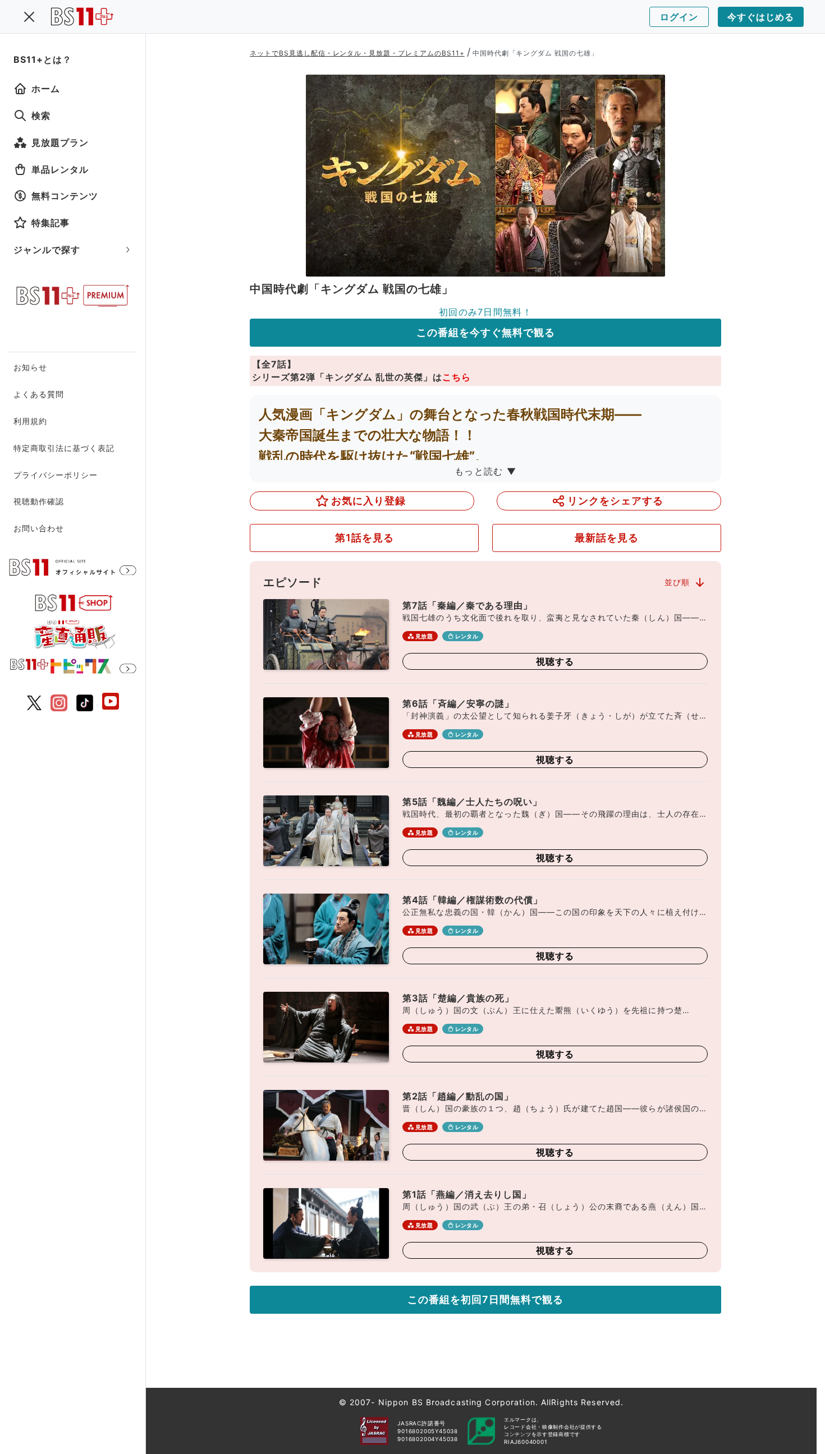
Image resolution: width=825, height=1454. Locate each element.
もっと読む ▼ (485, 471)
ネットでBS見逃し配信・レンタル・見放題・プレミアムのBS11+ (357, 53)
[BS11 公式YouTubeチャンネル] (110, 702)
